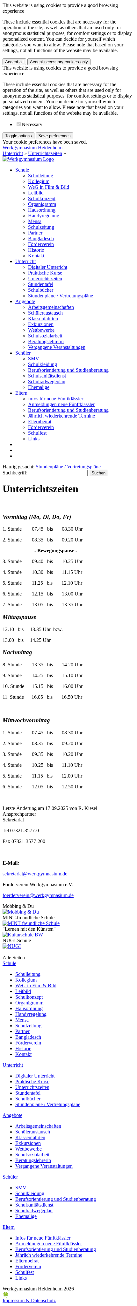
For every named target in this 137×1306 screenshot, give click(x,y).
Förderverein (41, 244)
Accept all (14, 61)
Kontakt (36, 255)
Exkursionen (41, 324)
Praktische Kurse (45, 272)
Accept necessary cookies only (59, 61)
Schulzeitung (41, 227)
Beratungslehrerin (46, 341)
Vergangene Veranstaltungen (56, 347)
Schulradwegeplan (46, 381)
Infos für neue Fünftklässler (55, 398)
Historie (36, 250)
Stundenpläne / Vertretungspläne (60, 295)
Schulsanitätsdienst (47, 375)
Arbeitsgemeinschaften (51, 307)
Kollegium (38, 181)
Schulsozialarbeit (45, 335)
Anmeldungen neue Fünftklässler (61, 404)
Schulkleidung (42, 364)
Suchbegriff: (15, 472)
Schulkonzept (41, 198)
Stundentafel (40, 284)
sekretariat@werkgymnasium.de (35, 873)
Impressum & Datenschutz (29, 1300)
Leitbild (36, 192)
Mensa (34, 221)
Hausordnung (41, 210)
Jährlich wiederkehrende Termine (61, 415)
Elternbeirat (39, 421)
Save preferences (54, 135)
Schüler (23, 353)
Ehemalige (38, 387)
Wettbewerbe (41, 330)
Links (34, 438)
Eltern (21, 393)
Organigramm (42, 204)
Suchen (98, 473)
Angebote (25, 301)
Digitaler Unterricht (47, 267)
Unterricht (13, 153)
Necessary (32, 124)
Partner (35, 232)
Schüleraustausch (45, 313)
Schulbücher (40, 290)
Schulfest (37, 433)
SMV (33, 358)
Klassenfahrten (43, 318)
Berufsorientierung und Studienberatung (68, 370)
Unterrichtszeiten (45, 153)
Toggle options (18, 135)
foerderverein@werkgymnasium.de (38, 895)
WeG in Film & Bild (48, 187)
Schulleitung (40, 175)
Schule (22, 170)
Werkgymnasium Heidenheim (32, 147)
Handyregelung (43, 215)
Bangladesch (41, 238)
